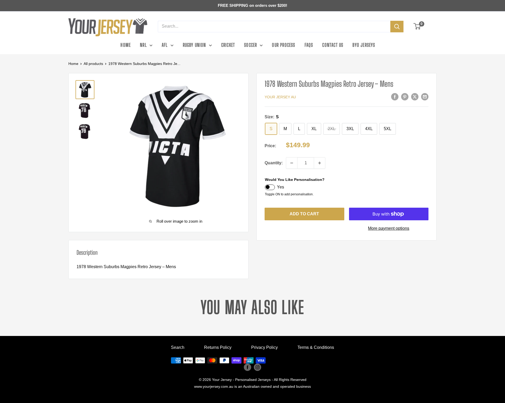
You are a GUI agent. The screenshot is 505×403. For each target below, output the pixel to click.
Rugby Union (194, 45)
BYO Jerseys (363, 45)
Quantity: (274, 163)
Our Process (283, 45)
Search (177, 347)
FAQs (309, 45)
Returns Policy (217, 347)
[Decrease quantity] (291, 163)
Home (125, 45)
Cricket (228, 45)
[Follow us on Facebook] (247, 367)
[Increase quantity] (319, 163)
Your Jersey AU (280, 97)
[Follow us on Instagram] (257, 367)
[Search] (396, 26)
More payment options (388, 228)
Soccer (250, 45)
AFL (165, 45)
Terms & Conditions (315, 347)
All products (93, 64)
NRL (143, 45)
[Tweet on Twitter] (414, 97)
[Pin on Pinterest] (404, 97)
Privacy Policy (264, 347)
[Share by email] (424, 97)
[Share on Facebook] (394, 97)
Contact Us (332, 45)
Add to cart (304, 214)
